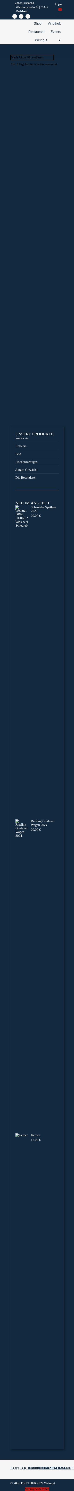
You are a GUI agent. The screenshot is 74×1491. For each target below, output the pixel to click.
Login (58, 4)
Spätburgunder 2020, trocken (37, 313)
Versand (40, 144)
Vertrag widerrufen (37, 1489)
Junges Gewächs (26, 469)
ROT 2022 (37, 222)
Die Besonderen (25, 477)
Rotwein (21, 446)
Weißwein (22, 438)
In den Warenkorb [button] (37, 153)
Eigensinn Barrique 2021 (37, 404)
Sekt (18, 454)
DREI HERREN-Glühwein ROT (37, 131)
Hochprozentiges (26, 462)
